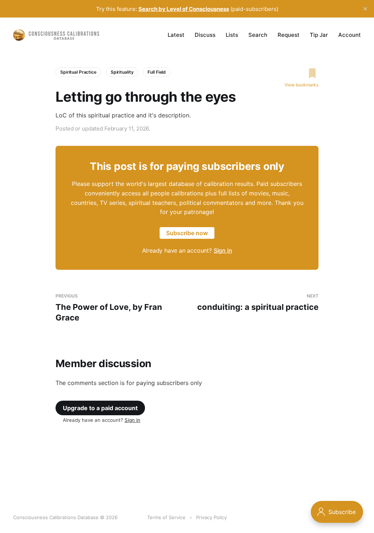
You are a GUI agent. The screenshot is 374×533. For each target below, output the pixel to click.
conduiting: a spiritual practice (257, 302)
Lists (232, 34)
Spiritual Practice (78, 72)
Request (288, 34)
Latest (176, 34)
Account (349, 34)
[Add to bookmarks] (301, 73)
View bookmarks (301, 84)
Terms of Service (166, 517)
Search (257, 34)
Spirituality (122, 72)
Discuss (205, 34)
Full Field (157, 72)
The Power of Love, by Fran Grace (109, 307)
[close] (365, 9)
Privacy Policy (211, 517)
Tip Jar (319, 34)
